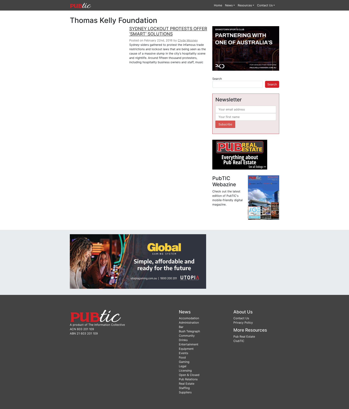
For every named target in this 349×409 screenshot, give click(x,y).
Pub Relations (188, 379)
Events (183, 353)
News (229, 5)
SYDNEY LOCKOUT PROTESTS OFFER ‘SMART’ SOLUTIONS (168, 31)
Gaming (184, 362)
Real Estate (186, 383)
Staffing (184, 388)
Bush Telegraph (189, 331)
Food (182, 357)
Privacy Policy (243, 322)
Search (217, 78)
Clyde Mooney (188, 40)
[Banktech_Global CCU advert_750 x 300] (138, 261)
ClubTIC (238, 341)
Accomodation (189, 318)
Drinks (183, 340)
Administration (189, 322)
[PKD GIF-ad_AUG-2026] (245, 48)
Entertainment (188, 344)
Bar (181, 327)
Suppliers (185, 392)
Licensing (185, 370)
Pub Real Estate (244, 336)
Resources (245, 5)
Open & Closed (189, 375)
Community (187, 335)
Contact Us (265, 5)
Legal (182, 366)
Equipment (186, 348)
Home (218, 5)
